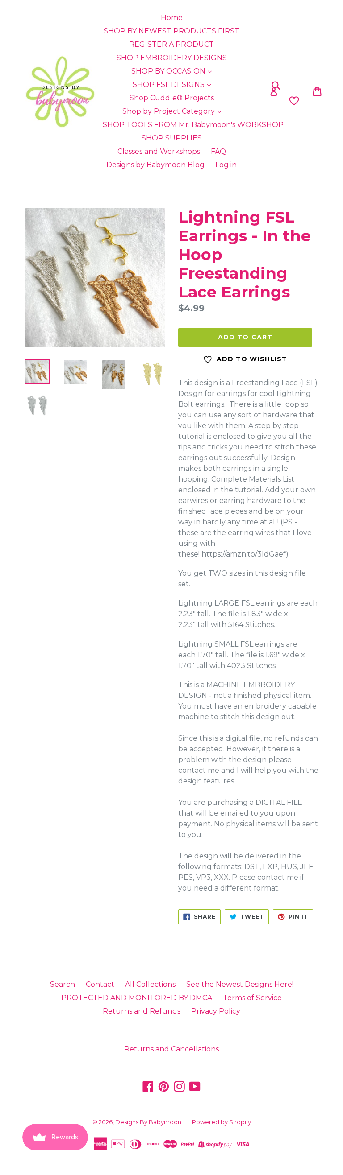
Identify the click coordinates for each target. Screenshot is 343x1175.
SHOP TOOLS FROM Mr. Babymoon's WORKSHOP (193, 124)
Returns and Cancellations (171, 1049)
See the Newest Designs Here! (239, 984)
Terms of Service (252, 998)
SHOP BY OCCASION (169, 71)
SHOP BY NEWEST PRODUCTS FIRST (171, 31)
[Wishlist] (261, 101)
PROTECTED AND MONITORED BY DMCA (136, 998)
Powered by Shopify (221, 1122)
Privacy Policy (215, 1011)
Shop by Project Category (169, 111)
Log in (226, 165)
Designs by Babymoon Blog (155, 165)
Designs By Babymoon (148, 1122)
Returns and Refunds (141, 1011)
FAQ (218, 151)
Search (62, 984)
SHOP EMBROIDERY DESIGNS (172, 58)
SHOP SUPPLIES (172, 138)
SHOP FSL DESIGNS (169, 84)
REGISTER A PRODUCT (171, 44)
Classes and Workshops (158, 151)
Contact (100, 984)
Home (172, 17)
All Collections (150, 984)
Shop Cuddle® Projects (172, 98)
